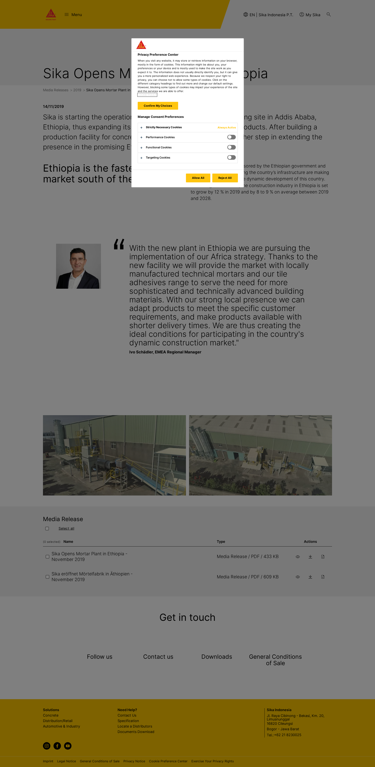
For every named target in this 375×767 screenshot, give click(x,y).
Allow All (198, 177)
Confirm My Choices (158, 105)
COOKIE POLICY (147, 94)
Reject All (225, 177)
